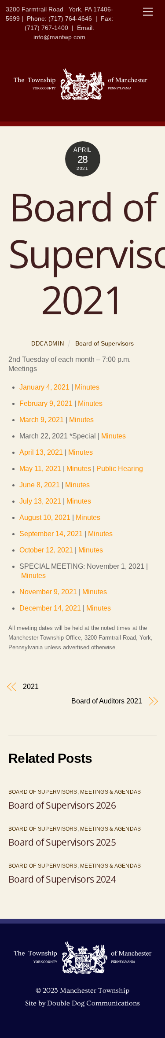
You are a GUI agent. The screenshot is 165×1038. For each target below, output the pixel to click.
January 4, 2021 (45, 387)
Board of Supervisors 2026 (62, 805)
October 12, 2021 (46, 550)
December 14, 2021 (50, 608)
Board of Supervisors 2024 (62, 879)
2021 (31, 686)
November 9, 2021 (48, 592)
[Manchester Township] (80, 98)
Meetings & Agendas (110, 792)
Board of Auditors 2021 (106, 701)
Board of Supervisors (104, 343)
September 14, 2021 (51, 533)
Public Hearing (119, 468)
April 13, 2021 (41, 452)
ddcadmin (47, 343)
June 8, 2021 (39, 485)
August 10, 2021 (44, 517)
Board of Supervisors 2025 (62, 842)
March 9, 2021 (41, 419)
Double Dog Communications (93, 1003)
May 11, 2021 (40, 468)
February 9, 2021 (46, 403)
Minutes (87, 387)
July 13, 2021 (40, 501)
